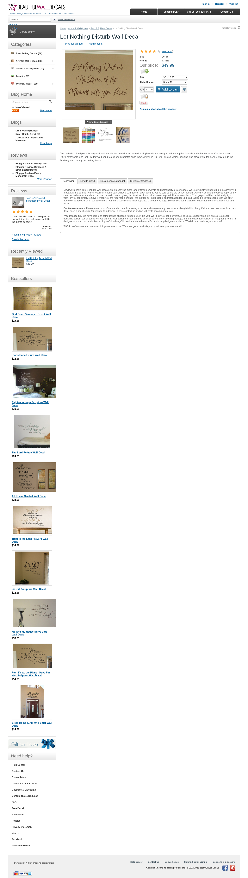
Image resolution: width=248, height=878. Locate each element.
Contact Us (18, 771)
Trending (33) (23, 76)
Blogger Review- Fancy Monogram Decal (28, 174)
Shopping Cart (171, 11)
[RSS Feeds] (15, 111)
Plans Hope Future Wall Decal (29, 355)
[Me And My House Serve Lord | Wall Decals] (35, 626)
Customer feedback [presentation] (140, 181)
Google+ (12, 24)
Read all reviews (20, 239)
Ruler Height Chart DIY (28, 134)
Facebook (17, 839)
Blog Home (46, 110)
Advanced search (66, 19)
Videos (15, 833)
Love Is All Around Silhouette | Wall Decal (38, 199)
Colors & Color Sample (24, 783)
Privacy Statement (22, 827)
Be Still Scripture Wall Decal (29, 589)
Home (63, 28)
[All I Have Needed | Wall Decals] (35, 490)
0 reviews (167, 51)
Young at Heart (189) (27, 83)
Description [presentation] (69, 181)
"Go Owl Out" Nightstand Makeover (29, 139)
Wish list (233, 4)
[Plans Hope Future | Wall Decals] (32, 349)
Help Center (18, 765)
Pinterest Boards (21, 845)
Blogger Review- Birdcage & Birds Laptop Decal (31, 168)
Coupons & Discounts (24, 789)
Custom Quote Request (25, 796)
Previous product (72, 43)
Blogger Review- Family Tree (31, 163)
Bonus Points (19, 777)
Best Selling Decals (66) (29, 53)
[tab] (68, 181)
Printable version (228, 28)
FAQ (14, 802)
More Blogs (46, 143)
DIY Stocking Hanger (27, 130)
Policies (16, 820)
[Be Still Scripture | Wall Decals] (32, 583)
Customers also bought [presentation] (112, 181)
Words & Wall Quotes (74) (30, 68)
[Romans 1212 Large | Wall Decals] (35, 396)
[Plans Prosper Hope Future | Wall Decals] (32, 667)
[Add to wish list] (184, 89)
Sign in (206, 4)
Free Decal (18, 808)
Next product (97, 43)
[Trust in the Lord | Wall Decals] (32, 533)
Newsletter (18, 814)
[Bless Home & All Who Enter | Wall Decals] (32, 717)
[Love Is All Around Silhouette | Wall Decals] (18, 206)
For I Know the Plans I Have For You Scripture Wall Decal (31, 674)
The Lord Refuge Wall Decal (28, 452)
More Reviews (44, 179)
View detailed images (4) (100, 122)
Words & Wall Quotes (78, 28)
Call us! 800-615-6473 (199, 11)
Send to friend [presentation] (87, 181)
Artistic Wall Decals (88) (29, 61)
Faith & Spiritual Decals (101, 28)
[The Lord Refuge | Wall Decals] (32, 447)
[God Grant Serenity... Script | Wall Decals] (32, 308)
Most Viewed (22, 107)
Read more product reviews (26, 234)
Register (219, 4)
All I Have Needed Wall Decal (29, 496)
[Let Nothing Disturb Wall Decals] (18, 267)
